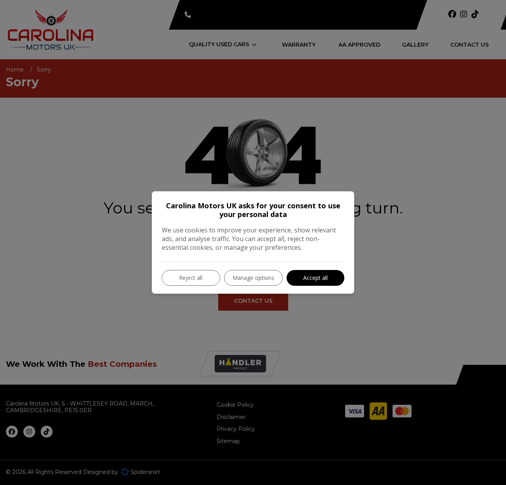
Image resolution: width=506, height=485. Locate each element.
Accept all (315, 277)
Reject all (190, 277)
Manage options (253, 277)
